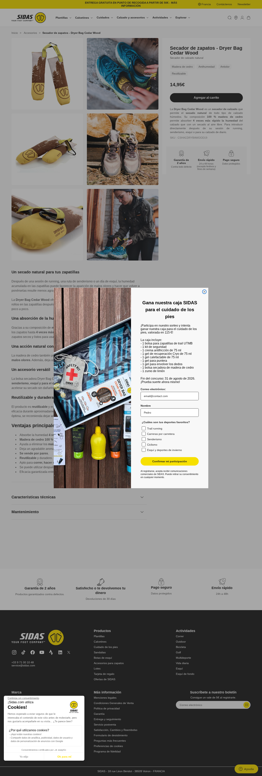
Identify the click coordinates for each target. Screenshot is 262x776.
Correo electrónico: (153, 389)
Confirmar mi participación (169, 461)
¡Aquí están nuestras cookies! (26, 734)
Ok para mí (64, 756)
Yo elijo (24, 756)
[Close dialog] (204, 292)
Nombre (146, 405)
